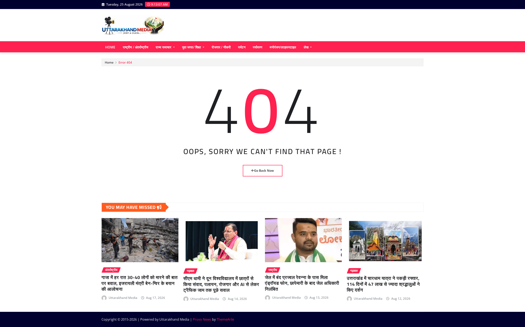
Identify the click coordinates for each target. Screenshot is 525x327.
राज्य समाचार (164, 47)
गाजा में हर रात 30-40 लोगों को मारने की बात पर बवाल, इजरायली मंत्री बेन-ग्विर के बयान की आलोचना (140, 283)
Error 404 (125, 62)
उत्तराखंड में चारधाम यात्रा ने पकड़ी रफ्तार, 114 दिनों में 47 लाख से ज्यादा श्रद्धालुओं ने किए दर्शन (383, 284)
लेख (306, 47)
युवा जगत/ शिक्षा (192, 47)
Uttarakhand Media (123, 298)
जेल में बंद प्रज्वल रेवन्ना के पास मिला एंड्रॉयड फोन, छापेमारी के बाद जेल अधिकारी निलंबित (302, 283)
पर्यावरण (257, 47)
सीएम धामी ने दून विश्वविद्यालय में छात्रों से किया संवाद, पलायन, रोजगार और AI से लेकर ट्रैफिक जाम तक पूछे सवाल (221, 284)
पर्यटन (241, 47)
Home (110, 47)
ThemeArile (225, 319)
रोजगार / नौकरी (221, 47)
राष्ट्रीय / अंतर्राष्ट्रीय (135, 47)
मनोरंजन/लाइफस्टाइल (283, 47)
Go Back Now (264, 170)
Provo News (202, 319)
